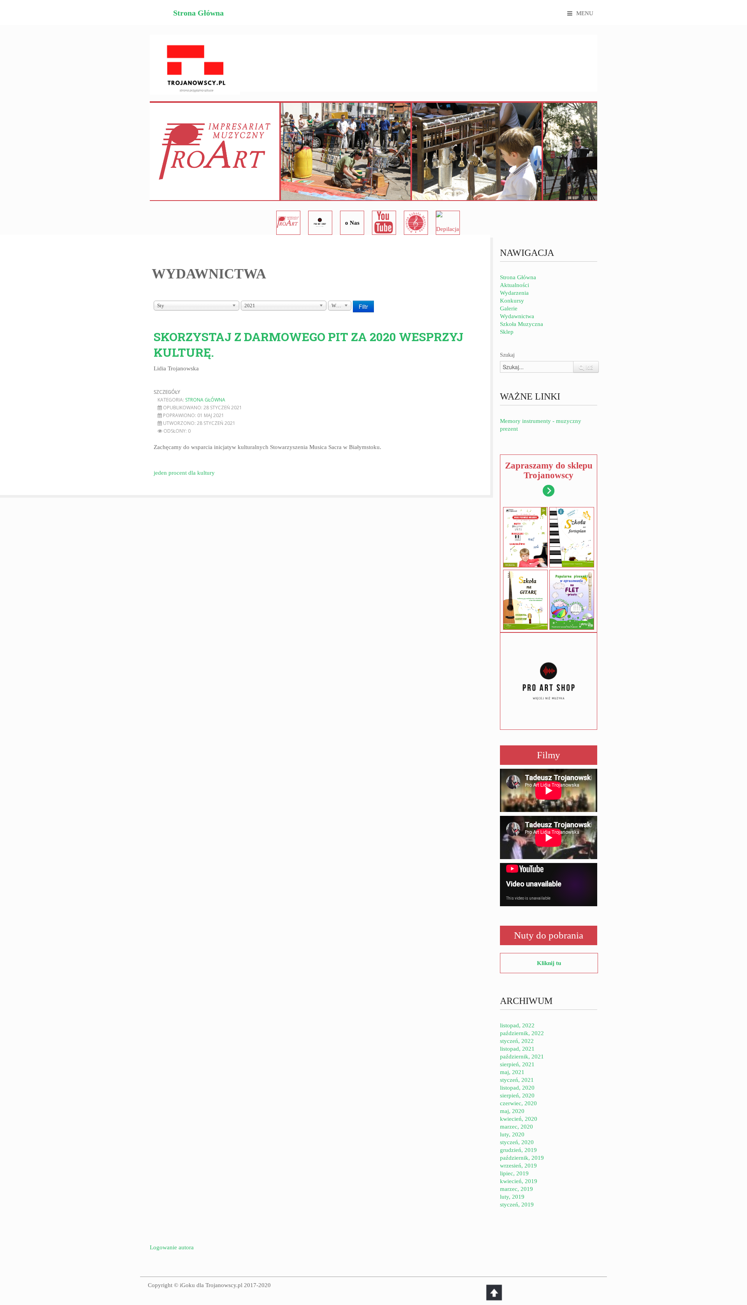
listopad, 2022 (517, 1025)
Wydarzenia (514, 293)
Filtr (363, 306)
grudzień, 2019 (518, 1150)
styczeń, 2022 (517, 1041)
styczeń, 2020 (517, 1142)
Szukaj (507, 355)
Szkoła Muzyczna (521, 324)
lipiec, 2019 (514, 1173)
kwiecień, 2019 (518, 1181)
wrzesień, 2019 (518, 1165)
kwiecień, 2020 (518, 1119)
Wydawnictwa (517, 316)
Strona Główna (198, 13)
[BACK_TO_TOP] (494, 1292)
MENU (584, 13)
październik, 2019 (522, 1158)
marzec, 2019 (516, 1189)
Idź (588, 367)
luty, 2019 (512, 1197)
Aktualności (514, 285)
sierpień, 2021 (517, 1064)
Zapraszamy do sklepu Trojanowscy (549, 470)
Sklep (507, 332)
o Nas (352, 223)
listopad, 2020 (517, 1088)
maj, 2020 (512, 1111)
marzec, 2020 (516, 1127)
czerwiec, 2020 (518, 1103)
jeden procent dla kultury (184, 473)
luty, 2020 (512, 1134)
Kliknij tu (549, 963)
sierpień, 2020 (517, 1095)
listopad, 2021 (517, 1049)
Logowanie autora (172, 1247)
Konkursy (512, 301)
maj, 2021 (512, 1072)
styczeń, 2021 (517, 1080)
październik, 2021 (522, 1056)
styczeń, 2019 (517, 1204)
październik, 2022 (522, 1033)
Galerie (508, 308)
